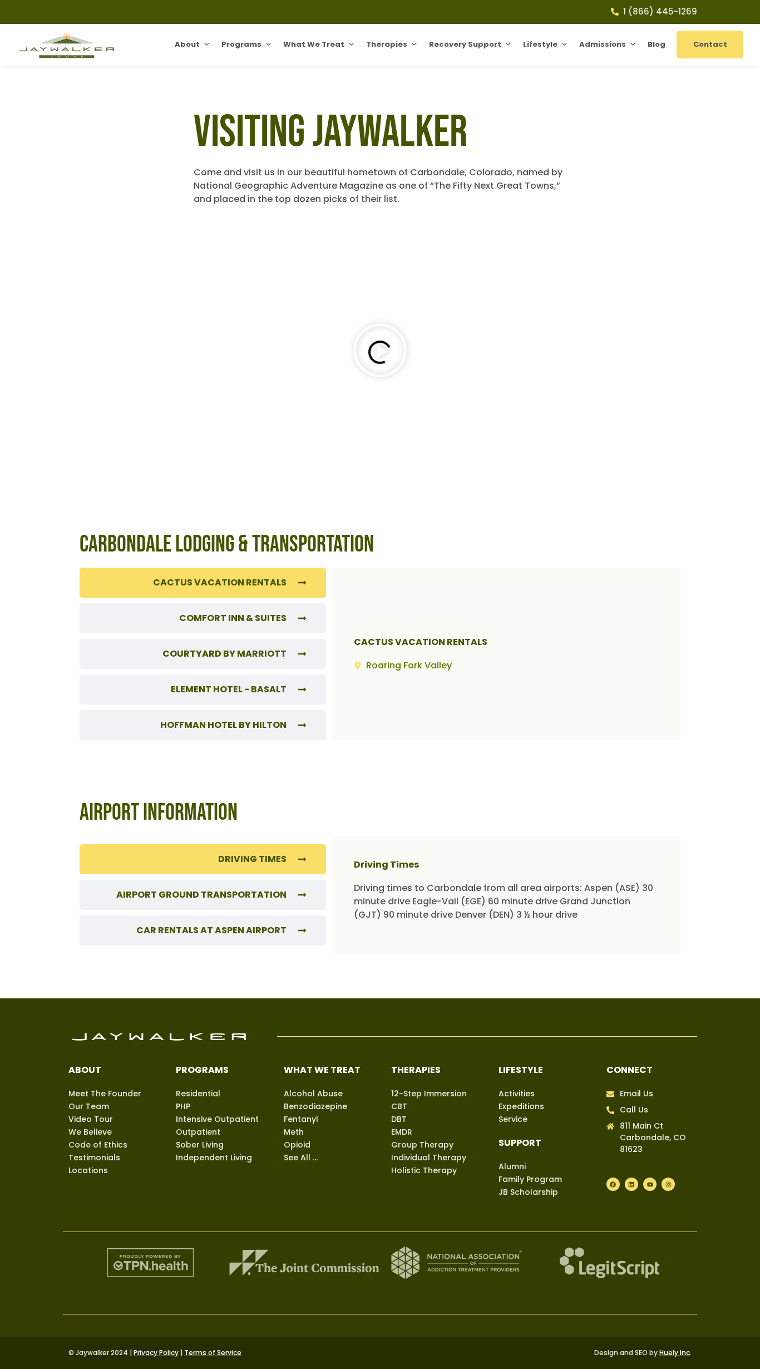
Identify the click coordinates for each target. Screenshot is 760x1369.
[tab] (203, 583)
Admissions (602, 44)
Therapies (386, 44)
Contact (710, 44)
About (187, 44)
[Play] (380, 352)
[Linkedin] (631, 1184)
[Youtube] (650, 1184)
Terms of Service (212, 1352)
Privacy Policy (156, 1352)
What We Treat (313, 44)
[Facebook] (613, 1184)
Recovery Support (465, 44)
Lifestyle (540, 44)
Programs (241, 44)
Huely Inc (674, 1352)
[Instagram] (668, 1184)
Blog (656, 44)
